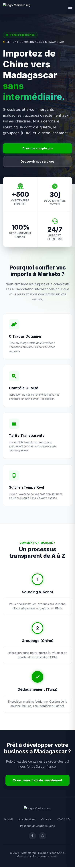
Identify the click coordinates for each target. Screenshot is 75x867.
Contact (46, 819)
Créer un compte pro (37, 148)
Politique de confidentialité (37, 825)
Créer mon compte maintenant (37, 780)
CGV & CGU (64, 819)
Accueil (8, 819)
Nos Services (27, 819)
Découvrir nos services (37, 161)
